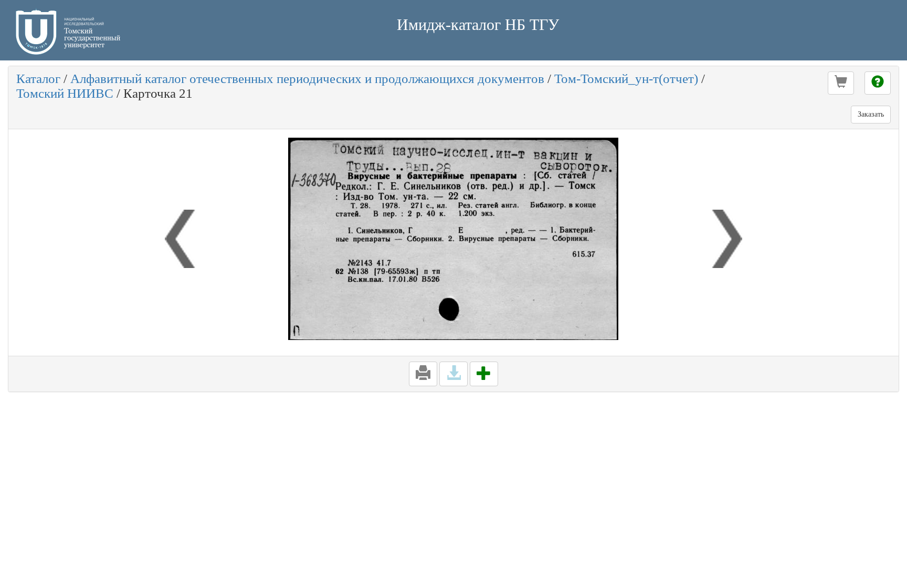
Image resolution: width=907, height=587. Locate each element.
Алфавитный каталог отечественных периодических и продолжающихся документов (307, 78)
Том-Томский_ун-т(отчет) (626, 78)
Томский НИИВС (64, 93)
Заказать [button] (871, 114)
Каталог (38, 78)
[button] (841, 83)
